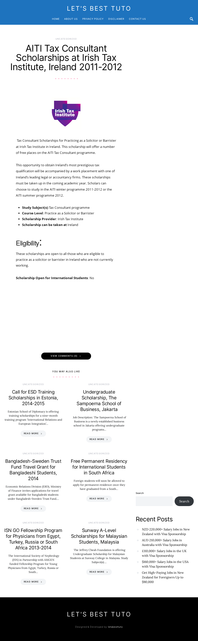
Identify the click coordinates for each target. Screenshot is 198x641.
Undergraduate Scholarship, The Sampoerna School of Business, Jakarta (99, 400)
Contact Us (137, 18)
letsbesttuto (115, 626)
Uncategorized (66, 39)
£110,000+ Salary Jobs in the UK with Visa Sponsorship (164, 553)
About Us (71, 18)
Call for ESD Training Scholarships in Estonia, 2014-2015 (33, 397)
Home (56, 18)
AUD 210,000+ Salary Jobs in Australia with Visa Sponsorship (164, 542)
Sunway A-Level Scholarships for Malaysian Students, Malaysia (99, 536)
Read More (31, 433)
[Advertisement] (66, 315)
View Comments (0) (64, 356)
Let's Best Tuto (99, 8)
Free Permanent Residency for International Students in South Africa (99, 467)
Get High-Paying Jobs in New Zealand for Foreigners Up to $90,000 (163, 577)
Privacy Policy (93, 18)
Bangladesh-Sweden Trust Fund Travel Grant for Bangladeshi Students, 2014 (33, 469)
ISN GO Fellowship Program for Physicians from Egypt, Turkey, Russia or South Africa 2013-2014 (33, 539)
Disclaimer (116, 18)
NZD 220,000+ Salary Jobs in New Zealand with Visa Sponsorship (166, 531)
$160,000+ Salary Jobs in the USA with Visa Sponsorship (165, 564)
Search (140, 493)
